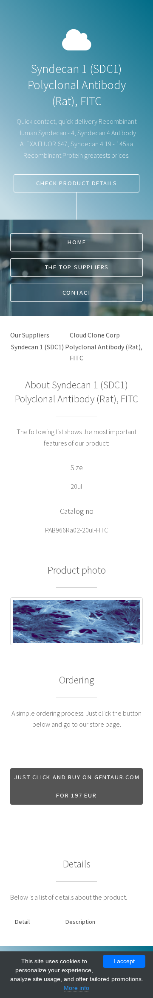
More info (76, 987)
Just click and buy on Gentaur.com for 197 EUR (76, 786)
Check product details (76, 183)
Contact (77, 292)
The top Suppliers (77, 267)
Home (77, 242)
